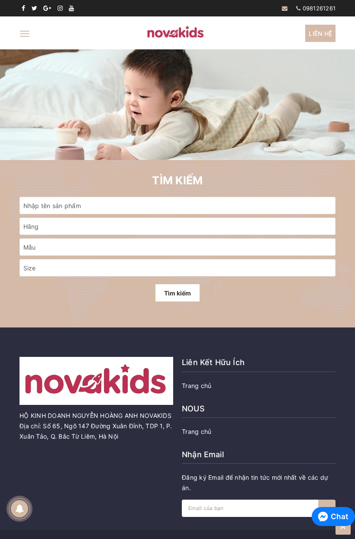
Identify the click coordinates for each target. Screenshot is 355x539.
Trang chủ (196, 385)
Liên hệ (320, 33)
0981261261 (319, 8)
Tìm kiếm (177, 293)
